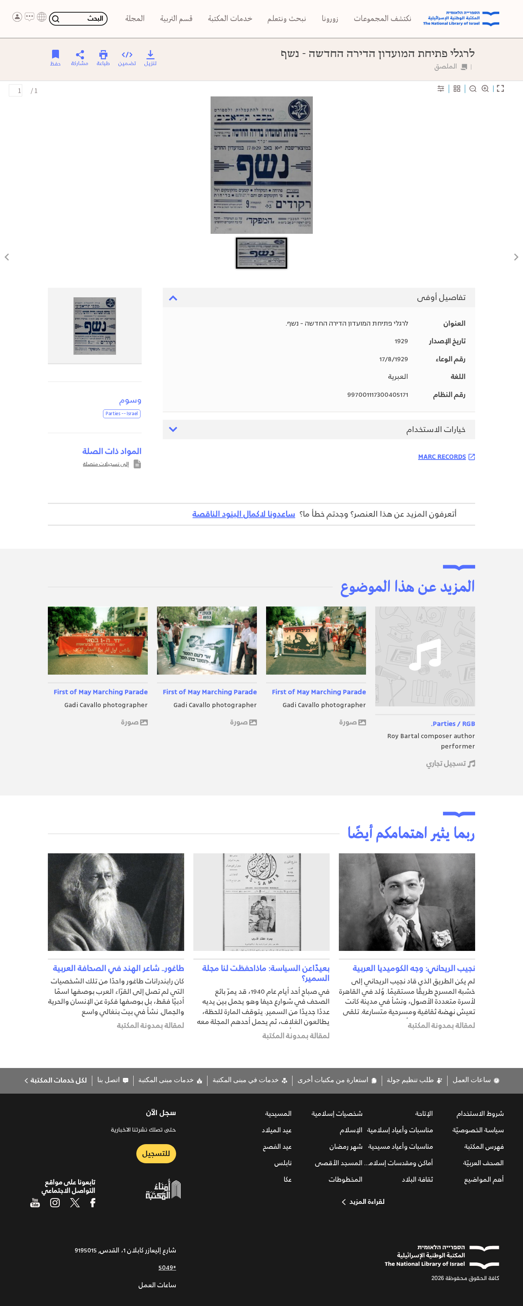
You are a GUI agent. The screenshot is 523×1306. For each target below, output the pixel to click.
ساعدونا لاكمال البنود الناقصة (244, 514)
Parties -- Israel (122, 413)
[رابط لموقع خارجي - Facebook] (92, 1202)
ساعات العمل (157, 1285)
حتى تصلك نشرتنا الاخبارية (143, 1130)
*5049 (167, 1267)
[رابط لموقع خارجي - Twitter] (75, 1202)
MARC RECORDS (442, 456)
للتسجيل (156, 1154)
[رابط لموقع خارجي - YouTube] (35, 1202)
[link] (476, 1080)
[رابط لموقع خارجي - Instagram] (55, 1202)
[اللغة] (42, 17)
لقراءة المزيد (367, 1202)
